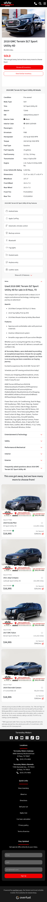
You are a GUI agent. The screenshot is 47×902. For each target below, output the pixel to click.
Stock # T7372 (7, 575)
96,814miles (39, 690)
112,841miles (38, 526)
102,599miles (38, 581)
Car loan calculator (23, 819)
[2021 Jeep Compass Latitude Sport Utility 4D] (23, 555)
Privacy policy (23, 825)
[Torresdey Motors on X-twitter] (15, 737)
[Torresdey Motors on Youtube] (21, 737)
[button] (35, 3)
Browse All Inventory (23, 67)
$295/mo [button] (39, 532)
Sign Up (23, 876)
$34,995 (7, 642)
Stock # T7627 (7, 685)
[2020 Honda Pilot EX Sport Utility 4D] (23, 500)
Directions (23, 800)
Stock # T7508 (7, 520)
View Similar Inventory (23, 73)
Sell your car (23, 806)
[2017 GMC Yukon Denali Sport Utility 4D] (23, 610)
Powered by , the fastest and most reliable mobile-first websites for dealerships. (23, 891)
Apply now (23, 813)
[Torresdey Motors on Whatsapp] (36, 737)
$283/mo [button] (39, 697)
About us (23, 794)
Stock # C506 (7, 630)
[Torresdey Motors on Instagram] (26, 737)
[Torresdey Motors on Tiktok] (31, 737)
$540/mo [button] (39, 642)
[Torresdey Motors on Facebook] (10, 737)
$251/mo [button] (39, 587)
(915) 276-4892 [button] (25, 759)
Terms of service (23, 831)
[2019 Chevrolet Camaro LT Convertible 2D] (23, 665)
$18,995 (7, 697)
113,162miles (38, 636)
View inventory (23, 788)
